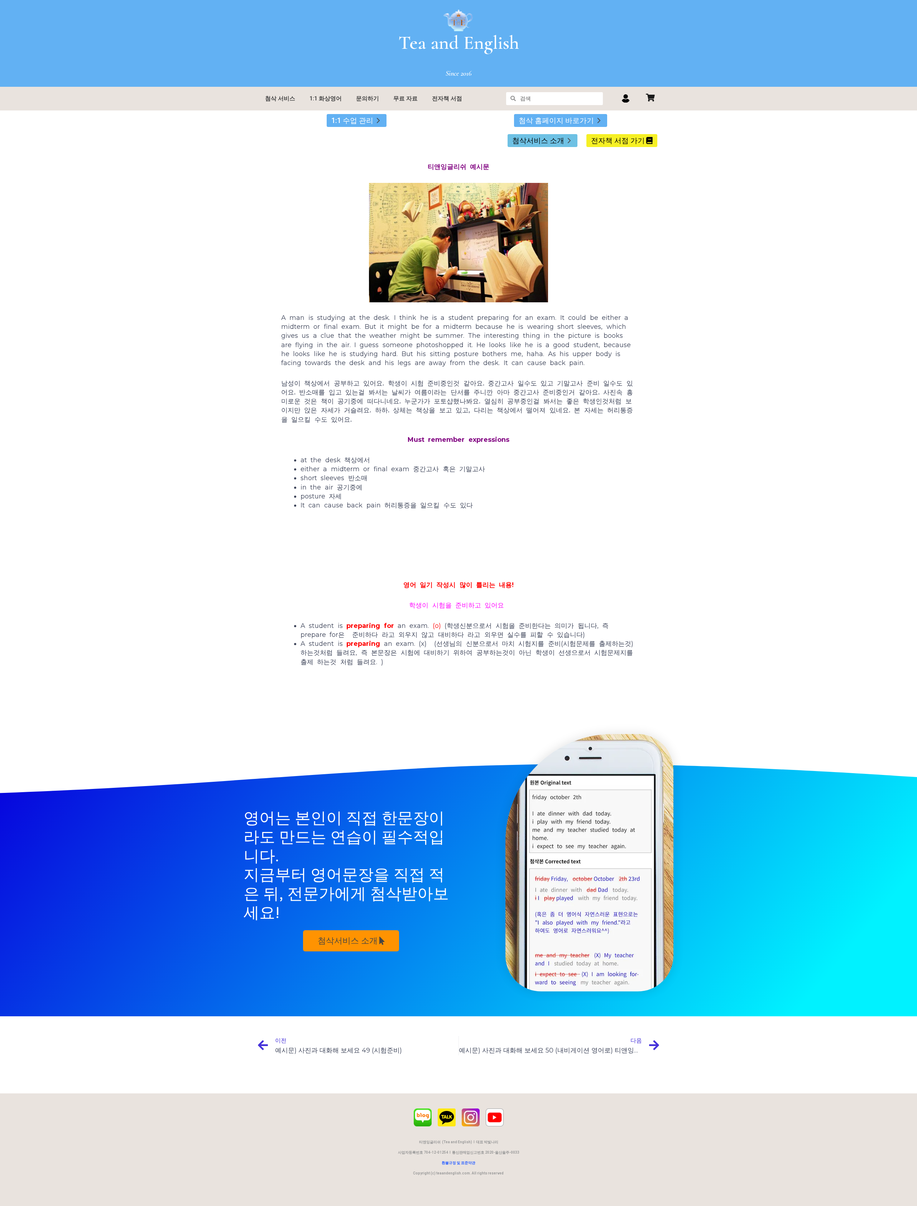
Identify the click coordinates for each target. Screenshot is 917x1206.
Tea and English (458, 42)
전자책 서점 (447, 98)
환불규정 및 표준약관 (458, 1163)
